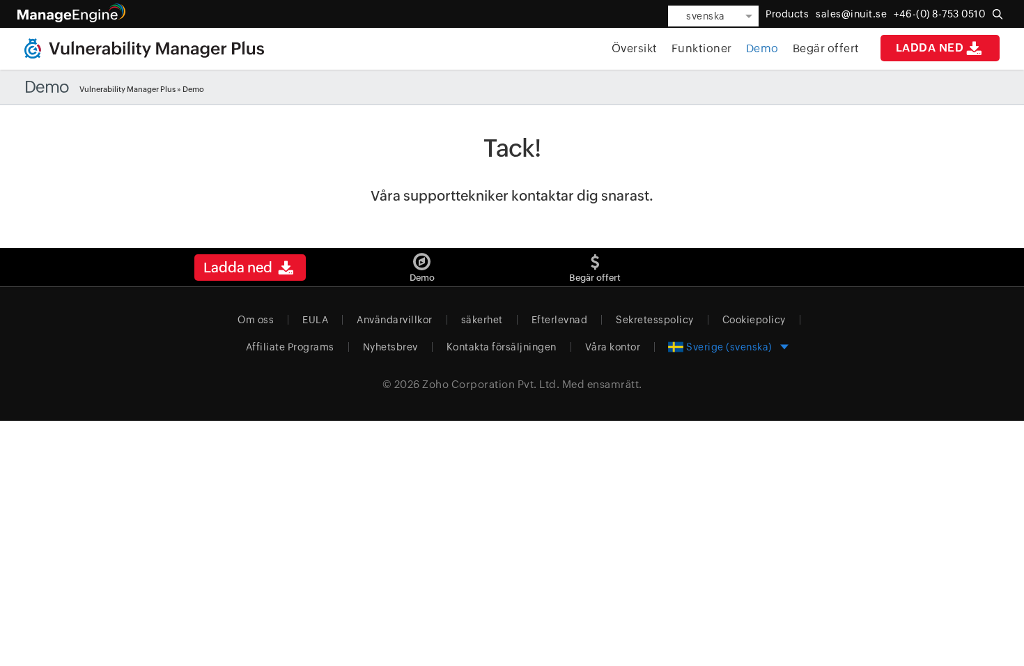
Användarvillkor (395, 320)
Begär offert (826, 48)
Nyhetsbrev (390, 347)
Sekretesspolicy (655, 320)
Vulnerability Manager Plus (127, 89)
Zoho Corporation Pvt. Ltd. (490, 384)
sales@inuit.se (851, 14)
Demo (762, 48)
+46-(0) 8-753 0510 (939, 14)
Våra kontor (613, 347)
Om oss (256, 320)
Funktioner (702, 48)
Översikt (635, 48)
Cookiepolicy (754, 320)
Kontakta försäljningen (502, 347)
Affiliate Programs (290, 347)
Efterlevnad (560, 320)
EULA (315, 320)
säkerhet (482, 320)
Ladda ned (930, 47)
